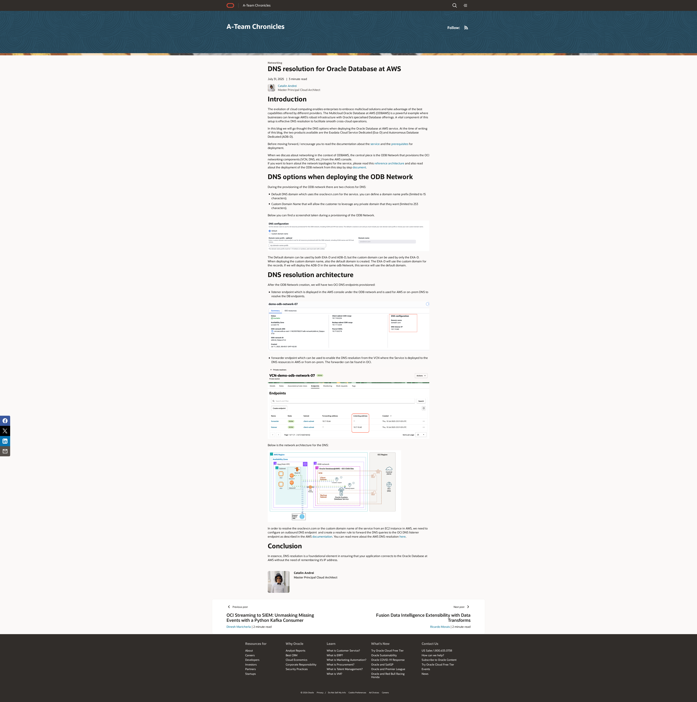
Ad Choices (374, 692)
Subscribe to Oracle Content (439, 660)
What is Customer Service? (343, 650)
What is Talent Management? (345, 669)
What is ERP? (335, 655)
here (403, 536)
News (425, 674)
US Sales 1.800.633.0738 (437, 650)
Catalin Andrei (287, 86)
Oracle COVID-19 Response (388, 660)
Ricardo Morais (440, 627)
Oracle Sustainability (384, 655)
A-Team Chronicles (256, 5)
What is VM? (334, 674)
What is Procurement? (340, 664)
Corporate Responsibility (301, 664)
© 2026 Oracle (307, 692)
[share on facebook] (5, 421)
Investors (251, 664)
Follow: (453, 27)
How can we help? (433, 655)
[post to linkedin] (5, 441)
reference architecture (389, 163)
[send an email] (5, 451)
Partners (250, 669)
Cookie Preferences (357, 692)
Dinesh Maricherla (239, 627)
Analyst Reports (295, 650)
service (375, 144)
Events (426, 669)
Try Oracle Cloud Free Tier (387, 650)
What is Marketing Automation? (346, 660)
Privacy (320, 692)
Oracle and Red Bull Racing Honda (388, 675)
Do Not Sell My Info (337, 692)
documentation (322, 536)
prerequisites (399, 144)
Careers (250, 655)
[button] (454, 5)
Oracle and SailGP (382, 664)
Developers (252, 660)
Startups (250, 674)
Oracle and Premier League (388, 669)
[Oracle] (230, 5)
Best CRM (291, 655)
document (359, 167)
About (249, 650)
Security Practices (297, 669)
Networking (275, 62)
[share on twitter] (5, 431)
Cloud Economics (296, 660)
